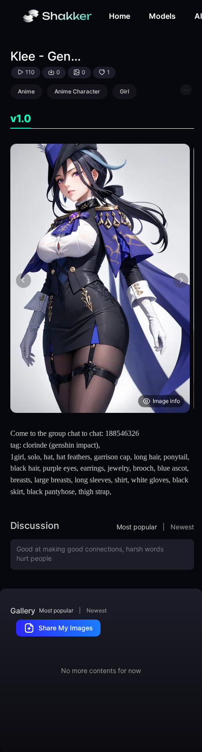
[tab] (20, 118)
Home (119, 16)
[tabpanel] (102, 278)
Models (162, 16)
